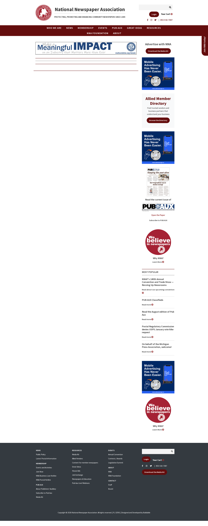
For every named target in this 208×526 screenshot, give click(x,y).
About (117, 33)
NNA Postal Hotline (43, 480)
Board (110, 489)
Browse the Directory (158, 120)
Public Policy (41, 454)
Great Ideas (134, 27)
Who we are (54, 27)
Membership (86, 27)
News (69, 27)
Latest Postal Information (46, 458)
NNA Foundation (97, 33)
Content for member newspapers (85, 463)
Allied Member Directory (158, 101)
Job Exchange (77, 475)
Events (102, 27)
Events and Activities (44, 467)
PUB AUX (117, 27)
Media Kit (39, 497)
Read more (146, 304)
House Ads (76, 471)
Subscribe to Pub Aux (44, 493)
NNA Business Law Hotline (46, 476)
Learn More (157, 262)
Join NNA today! (204, 44)
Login (154, 14)
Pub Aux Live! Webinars (81, 483)
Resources (154, 27)
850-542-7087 (161, 466)
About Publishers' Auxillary (46, 489)
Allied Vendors (77, 458)
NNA (110, 472)
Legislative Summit (115, 463)
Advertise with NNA (158, 44)
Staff (110, 485)
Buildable (146, 512)
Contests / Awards (115, 458)
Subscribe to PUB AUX (158, 220)
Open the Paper (158, 215)
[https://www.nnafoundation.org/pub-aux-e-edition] (158, 181)
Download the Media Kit (158, 51)
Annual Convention (115, 454)
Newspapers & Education (81, 479)
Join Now (39, 472)
